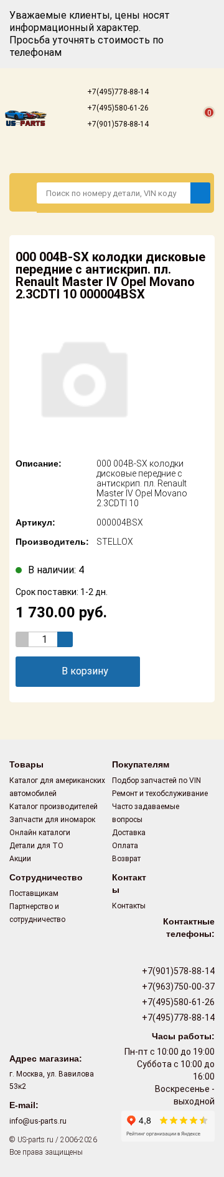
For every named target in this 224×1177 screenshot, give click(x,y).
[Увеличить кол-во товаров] (65, 639)
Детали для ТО (36, 845)
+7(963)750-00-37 (177, 986)
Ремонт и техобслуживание (160, 793)
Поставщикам (33, 893)
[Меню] (23, 192)
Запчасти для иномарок (52, 819)
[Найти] (200, 193)
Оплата (125, 845)
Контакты (129, 906)
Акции (20, 858)
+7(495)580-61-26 (117, 108)
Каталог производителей (53, 806)
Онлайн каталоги (39, 832)
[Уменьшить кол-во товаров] (23, 639)
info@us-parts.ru (38, 1121)
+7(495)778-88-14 (117, 91)
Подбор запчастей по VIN (156, 780)
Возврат (126, 858)
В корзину (85, 671)
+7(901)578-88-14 (117, 124)
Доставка (129, 832)
